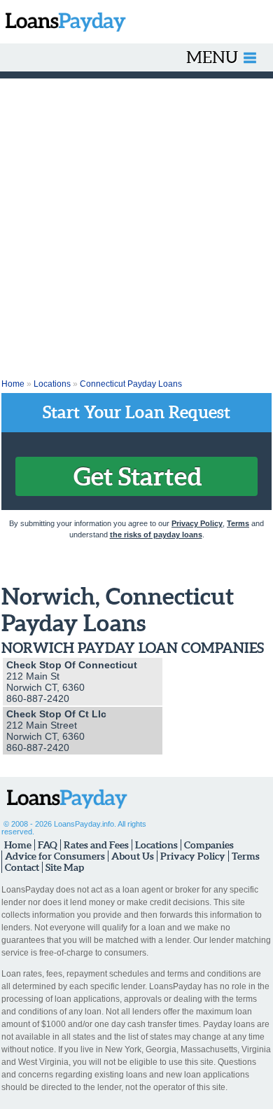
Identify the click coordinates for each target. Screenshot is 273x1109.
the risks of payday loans (156, 534)
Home (12, 384)
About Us (132, 856)
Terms (238, 523)
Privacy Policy (197, 523)
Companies (209, 844)
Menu (212, 57)
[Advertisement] (136, 222)
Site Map (65, 867)
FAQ (47, 844)
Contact (22, 867)
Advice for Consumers (55, 856)
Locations (52, 384)
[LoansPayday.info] (63, 21)
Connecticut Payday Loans (131, 384)
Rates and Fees (96, 844)
